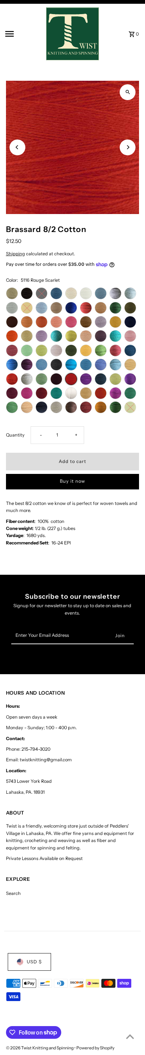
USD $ (34, 961)
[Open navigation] (23, 34)
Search (13, 893)
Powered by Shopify (95, 1047)
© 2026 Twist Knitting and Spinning (40, 1047)
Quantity (15, 435)
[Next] (127, 147)
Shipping (15, 253)
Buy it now (72, 481)
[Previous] (17, 147)
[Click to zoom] (127, 92)
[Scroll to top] (130, 1036)
